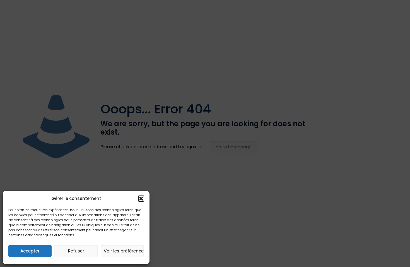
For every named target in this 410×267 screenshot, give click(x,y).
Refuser (76, 251)
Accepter (30, 251)
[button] (141, 198)
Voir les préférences (124, 251)
